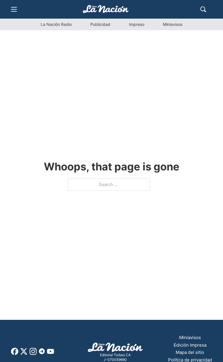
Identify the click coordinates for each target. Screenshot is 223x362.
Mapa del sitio (190, 352)
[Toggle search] (203, 9)
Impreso (136, 24)
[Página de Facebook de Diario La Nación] (14, 353)
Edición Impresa (190, 345)
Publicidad (100, 24)
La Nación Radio (56, 24)
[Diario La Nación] (105, 9)
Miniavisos (172, 24)
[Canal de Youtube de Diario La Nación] (50, 353)
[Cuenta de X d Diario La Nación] (23, 353)
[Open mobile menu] (14, 9)
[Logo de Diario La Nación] (115, 348)
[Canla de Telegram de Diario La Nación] (42, 353)
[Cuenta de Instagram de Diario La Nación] (33, 353)
